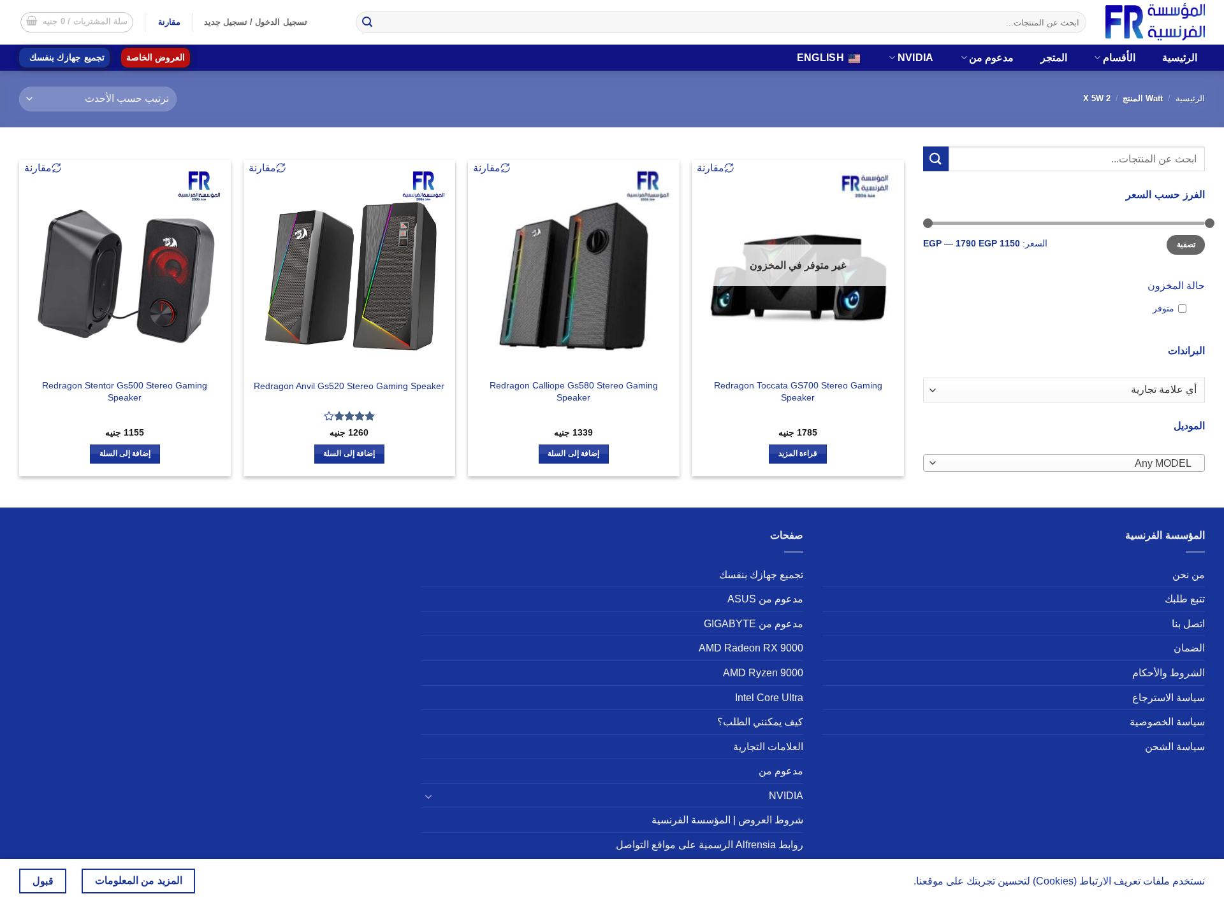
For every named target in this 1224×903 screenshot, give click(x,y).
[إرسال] (367, 22)
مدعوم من (991, 57)
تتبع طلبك (1185, 599)
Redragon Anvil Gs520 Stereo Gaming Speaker (349, 386)
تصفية (1186, 244)
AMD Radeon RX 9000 (751, 648)
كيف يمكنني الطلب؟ (760, 721)
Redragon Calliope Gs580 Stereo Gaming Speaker (574, 391)
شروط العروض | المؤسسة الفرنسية (727, 819)
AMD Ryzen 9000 (763, 672)
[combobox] (1064, 463)
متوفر (1163, 308)
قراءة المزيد (797, 453)
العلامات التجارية (768, 746)
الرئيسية (1179, 57)
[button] (77, 22)
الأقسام (1119, 57)
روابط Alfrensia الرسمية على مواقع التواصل (709, 844)
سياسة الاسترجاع (1168, 697)
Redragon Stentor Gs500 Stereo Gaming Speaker (124, 391)
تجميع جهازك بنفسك (67, 57)
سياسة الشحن (1175, 746)
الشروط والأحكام (1168, 672)
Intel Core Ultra (769, 697)
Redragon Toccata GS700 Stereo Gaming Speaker (798, 391)
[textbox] (1067, 464)
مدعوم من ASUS (765, 599)
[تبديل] (428, 796)
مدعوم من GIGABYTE (753, 623)
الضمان (1189, 648)
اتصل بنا (1188, 623)
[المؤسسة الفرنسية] (1155, 22)
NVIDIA (916, 57)
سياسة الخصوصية (1167, 721)
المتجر (1053, 57)
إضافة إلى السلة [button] (573, 453)
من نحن (1188, 574)
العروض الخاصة (155, 57)
